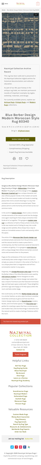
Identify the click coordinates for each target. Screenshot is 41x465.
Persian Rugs (20, 404)
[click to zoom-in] (20, 34)
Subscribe (29, 439)
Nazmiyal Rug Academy (20, 381)
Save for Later (26, 158)
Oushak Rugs (20, 399)
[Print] (14, 158)
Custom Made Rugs (20, 414)
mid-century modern (9, 277)
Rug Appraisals (20, 422)
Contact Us (20, 350)
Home (3, 10)
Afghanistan (24, 131)
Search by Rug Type (20, 424)
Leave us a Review (21, 378)
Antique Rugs (9, 102)
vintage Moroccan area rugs (21, 272)
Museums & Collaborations (20, 427)
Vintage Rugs (20, 102)
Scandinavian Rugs (20, 391)
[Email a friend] (20, 158)
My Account (20, 373)
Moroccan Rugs (20, 401)
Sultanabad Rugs (20, 396)
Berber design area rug (30, 294)
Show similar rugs (20, 139)
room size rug (32, 247)
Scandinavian (27, 301)
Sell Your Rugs (20, 366)
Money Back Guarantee (20, 417)
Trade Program (20, 354)
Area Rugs (20, 376)
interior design (17, 213)
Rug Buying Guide (20, 368)
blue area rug (31, 304)
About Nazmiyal (20, 371)
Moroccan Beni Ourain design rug (25, 237)
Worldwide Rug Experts (20, 429)
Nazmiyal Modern (20, 394)
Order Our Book (20, 432)
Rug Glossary (21, 419)
